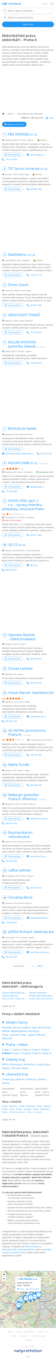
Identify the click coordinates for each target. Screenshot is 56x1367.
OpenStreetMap (45, 1271)
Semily (5, 1083)
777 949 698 (11, 491)
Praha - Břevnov (9, 1106)
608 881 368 (36, 189)
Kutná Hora (44, 1027)
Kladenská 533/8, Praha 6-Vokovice (18, 434)
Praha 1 (6, 1049)
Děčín (5, 1064)
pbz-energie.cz (37, 154)
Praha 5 (45, 1049)
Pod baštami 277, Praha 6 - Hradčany (19, 517)
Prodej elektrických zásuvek (42, 995)
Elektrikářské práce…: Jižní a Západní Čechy (42, 1091)
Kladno (26, 1027)
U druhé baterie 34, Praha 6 (41, 740)
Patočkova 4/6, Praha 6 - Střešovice (19, 472)
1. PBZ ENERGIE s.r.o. (27, 1279)
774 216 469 (11, 159)
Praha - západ (27, 1034)
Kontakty (23, 1336)
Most (47, 1064)
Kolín (34, 1027)
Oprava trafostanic (38, 992)
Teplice (6, 1068)
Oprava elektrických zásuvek (15, 992)
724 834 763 (36, 363)
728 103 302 (36, 755)
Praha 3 (26, 1049)
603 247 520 (11, 956)
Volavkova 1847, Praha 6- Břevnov (18, 842)
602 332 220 (11, 721)
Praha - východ (10, 1034)
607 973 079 (46, 453)
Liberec (42, 1079)
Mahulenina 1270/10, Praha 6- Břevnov (20, 804)
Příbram (40, 1034)
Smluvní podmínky (25, 1331)
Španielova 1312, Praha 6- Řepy (17, 702)
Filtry (51, 118)
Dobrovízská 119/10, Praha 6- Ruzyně (19, 937)
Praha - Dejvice (44, 1106)
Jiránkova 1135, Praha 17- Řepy (17, 770)
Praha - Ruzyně (34, 1112)
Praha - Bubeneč (27, 1106)
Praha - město (17, 1045)
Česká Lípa (8, 1079)
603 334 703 (36, 682)
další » (40, 966)
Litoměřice (29, 1064)
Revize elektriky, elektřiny (41, 998)
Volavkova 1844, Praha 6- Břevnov (18, 903)
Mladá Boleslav (19, 1031)
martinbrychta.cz (38, 856)
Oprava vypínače (10, 995)
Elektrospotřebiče (26, 1249)
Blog (28, 1356)
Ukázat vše (7, 1006)
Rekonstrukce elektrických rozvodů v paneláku (24, 998)
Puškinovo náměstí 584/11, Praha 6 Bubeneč (22, 550)
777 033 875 (36, 332)
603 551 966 (36, 305)
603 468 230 (36, 785)
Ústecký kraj (15, 1059)
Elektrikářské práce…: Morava (26, 1091)
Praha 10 (47, 1053)
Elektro (11, 113)
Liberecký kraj (17, 1074)
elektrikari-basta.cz (39, 818)
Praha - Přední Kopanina (14, 1112)
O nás (13, 1336)
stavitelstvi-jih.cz (38, 716)
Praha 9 (36, 1053)
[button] (30, 1298)
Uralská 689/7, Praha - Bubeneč (17, 260)
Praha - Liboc (8, 1109)
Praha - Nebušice (41, 1109)
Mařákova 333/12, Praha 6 (15, 644)
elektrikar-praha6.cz (39, 952)
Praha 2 (16, 1049)
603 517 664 (36, 535)
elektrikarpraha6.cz (39, 917)
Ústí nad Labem (19, 1068)
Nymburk (34, 1031)
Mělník (5, 1031)
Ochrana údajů (38, 1336)
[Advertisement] (28, 90)
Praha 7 (16, 1053)
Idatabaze (14, 3)
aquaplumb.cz (37, 486)
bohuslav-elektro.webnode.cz (19, 453)
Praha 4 (35, 1049)
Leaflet (33, 1271)
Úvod (9, 1331)
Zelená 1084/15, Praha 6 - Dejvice (18, 351)
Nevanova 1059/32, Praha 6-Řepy (18, 290)
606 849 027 (11, 569)
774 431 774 (36, 275)
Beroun (17, 1027)
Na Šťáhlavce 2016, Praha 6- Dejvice (19, 876)
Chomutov (15, 1064)
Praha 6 (6, 1053)
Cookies (28, 1340)
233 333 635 (36, 887)
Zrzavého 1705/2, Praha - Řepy (17, 174)
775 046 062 (11, 922)
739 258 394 (11, 861)
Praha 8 (26, 1053)
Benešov (7, 1027)
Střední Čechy (17, 1022)
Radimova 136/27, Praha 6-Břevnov (19, 321)
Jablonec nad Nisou (25, 1079)
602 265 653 (36, 658)
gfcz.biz (33, 565)
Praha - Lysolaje (23, 1109)
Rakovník (7, 1038)
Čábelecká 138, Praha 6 (14, 674)
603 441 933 (11, 823)
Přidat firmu (43, 1331)
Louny (39, 1064)
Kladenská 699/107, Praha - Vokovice (19, 140)
